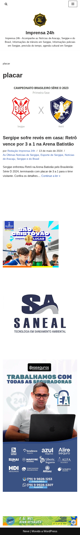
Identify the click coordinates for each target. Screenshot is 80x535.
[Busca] (6, 4)
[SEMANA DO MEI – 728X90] (40, 524)
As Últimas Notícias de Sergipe (21, 155)
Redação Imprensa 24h (21, 150)
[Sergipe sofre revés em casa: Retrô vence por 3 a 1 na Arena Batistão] (40, 108)
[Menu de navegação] (72, 4)
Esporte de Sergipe (52, 155)
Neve (26, 531)
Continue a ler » (50, 175)
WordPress (50, 531)
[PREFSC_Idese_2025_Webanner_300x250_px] (31, 266)
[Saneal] (40, 349)
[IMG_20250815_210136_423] (40, 490)
